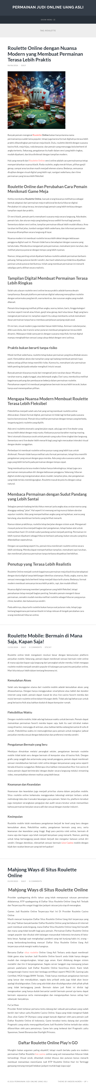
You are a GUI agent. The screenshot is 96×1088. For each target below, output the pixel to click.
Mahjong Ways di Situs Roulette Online (42, 872)
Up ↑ (86, 1082)
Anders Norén (75, 1082)
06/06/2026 (13, 65)
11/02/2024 (13, 647)
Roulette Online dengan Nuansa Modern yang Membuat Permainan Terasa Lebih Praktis (45, 54)
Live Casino (67, 842)
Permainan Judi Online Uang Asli (48, 7)
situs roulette (31, 952)
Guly (23, 65)
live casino (40, 1054)
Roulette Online (37, 160)
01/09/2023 (13, 881)
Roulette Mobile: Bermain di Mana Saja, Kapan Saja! (45, 638)
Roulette (37, 135)
